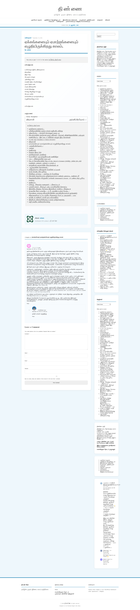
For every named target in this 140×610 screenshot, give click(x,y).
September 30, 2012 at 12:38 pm (39, 311)
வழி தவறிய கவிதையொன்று (39, 202)
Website (26, 368)
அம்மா (31, 148)
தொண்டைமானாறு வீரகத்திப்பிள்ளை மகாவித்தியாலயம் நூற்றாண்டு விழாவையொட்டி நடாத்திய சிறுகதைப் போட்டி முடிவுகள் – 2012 (53, 194)
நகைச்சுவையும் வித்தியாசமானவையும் (78, 21)
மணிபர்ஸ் (32, 150)
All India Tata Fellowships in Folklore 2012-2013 (42, 140)
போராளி (111, 272)
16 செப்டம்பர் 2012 (54, 60)
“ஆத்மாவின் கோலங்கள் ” (38, 168)
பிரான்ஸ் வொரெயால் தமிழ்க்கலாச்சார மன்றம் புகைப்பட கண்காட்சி (54, 176)
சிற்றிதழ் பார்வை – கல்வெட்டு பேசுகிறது (44, 174)
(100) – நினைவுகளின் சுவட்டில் (39, 159)
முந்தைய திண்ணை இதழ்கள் (64, 594)
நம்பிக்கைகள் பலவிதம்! (37, 155)
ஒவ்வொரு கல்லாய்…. (36, 129)
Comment (27, 334)
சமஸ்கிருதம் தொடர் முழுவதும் (106, 449)
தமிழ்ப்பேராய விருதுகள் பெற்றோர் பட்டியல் (44, 170)
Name (26, 353)
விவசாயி (30, 120)
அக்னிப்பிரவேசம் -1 (77, 120)
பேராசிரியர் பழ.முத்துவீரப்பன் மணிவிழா (43, 157)
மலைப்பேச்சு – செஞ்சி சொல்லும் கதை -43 (44, 133)
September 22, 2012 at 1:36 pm (34, 249)
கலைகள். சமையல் (105, 215)
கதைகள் (100, 20)
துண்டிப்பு (32, 183)
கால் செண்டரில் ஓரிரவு (37, 172)
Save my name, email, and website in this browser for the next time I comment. (42, 379)
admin (29, 50)
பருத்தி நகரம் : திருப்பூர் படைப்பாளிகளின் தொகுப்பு (48, 187)
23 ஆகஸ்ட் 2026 (74, 25)
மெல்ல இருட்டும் (35, 153)
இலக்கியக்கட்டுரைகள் (70, 20)
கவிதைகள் (60, 21)
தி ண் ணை (70, 8)
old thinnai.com (107, 62)
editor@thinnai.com (101, 54)
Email (26, 361)
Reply (28, 303)
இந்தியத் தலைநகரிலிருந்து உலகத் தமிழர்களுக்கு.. (47, 200)
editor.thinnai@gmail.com (107, 56)
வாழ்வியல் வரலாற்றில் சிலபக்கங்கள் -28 (43, 165)
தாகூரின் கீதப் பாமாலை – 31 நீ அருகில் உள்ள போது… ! (49, 191)
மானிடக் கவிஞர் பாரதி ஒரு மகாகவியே (43, 198)
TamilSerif (103, 447)
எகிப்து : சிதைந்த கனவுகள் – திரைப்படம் (44, 185)
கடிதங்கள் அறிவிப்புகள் (87, 20)
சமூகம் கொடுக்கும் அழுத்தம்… (105, 252)
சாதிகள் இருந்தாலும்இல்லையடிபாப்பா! (108, 236)
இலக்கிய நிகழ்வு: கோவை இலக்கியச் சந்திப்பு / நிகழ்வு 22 (50, 189)
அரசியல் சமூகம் (36, 20)
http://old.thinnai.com (101, 443)
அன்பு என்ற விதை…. (106, 282)
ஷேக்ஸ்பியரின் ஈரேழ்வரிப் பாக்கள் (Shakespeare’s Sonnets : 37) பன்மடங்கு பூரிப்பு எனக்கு (108, 154)
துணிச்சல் (103, 271)
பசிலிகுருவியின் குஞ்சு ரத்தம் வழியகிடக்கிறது (46, 131)
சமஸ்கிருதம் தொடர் (62, 592)
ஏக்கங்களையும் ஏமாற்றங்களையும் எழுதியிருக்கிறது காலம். (107, 110)
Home (56, 590)
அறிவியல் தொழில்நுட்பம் (52, 20)
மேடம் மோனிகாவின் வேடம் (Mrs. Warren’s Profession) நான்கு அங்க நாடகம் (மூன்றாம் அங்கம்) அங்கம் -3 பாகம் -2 (55, 162)
